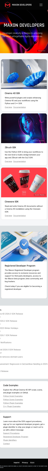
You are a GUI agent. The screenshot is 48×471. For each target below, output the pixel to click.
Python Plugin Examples (13, 403)
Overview (8, 107)
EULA (32, 462)
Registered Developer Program (15, 437)
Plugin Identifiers (10, 440)
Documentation (19, 216)
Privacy (25, 462)
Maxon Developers (21, 4)
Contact (6, 444)
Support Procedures (11, 433)
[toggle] (41, 4)
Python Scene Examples (13, 400)
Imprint (17, 462)
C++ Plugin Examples (12, 406)
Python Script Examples (13, 396)
